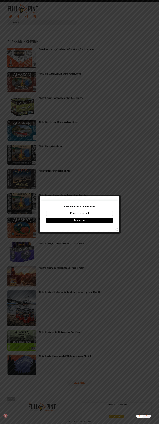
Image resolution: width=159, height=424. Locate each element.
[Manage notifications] (5, 416)
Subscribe (79, 220)
